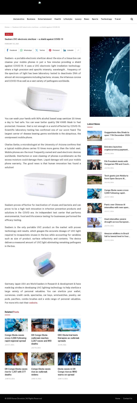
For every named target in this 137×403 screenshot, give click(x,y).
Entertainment (45, 19)
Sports (95, 19)
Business (31, 19)
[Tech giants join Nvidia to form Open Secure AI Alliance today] (94, 179)
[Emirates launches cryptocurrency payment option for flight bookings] (94, 150)
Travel (118, 19)
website (33, 302)
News (86, 19)
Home (7, 27)
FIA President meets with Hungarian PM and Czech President (116, 163)
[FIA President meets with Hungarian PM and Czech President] (94, 165)
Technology (106, 19)
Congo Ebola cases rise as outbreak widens (41, 372)
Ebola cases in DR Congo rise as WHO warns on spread (67, 372)
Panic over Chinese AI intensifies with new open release (116, 206)
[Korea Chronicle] (68, 7)
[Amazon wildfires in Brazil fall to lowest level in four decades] (94, 237)
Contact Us (127, 399)
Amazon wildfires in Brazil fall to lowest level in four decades (116, 235)
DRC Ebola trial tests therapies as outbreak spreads (68, 338)
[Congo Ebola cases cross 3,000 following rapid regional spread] (16, 325)
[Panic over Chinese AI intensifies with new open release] (94, 208)
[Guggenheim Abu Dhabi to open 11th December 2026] (94, 136)
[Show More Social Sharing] (78, 50)
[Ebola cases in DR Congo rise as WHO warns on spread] (69, 358)
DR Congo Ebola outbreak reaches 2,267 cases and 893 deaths (41, 339)
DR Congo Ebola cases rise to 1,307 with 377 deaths (16, 372)
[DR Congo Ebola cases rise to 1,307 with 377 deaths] (16, 358)
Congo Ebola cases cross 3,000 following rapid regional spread (15, 338)
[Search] (131, 19)
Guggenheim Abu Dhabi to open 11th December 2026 (117, 133)
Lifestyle (68, 19)
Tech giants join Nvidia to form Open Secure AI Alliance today (116, 177)
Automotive (18, 19)
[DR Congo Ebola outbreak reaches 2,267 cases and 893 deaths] (42, 325)
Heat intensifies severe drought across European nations (116, 221)
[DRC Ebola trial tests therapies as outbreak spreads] (69, 325)
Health (57, 19)
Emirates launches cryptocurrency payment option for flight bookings (116, 148)
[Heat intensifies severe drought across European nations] (94, 222)
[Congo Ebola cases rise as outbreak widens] (42, 358)
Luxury (78, 19)
